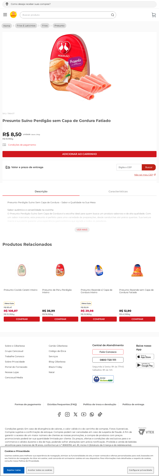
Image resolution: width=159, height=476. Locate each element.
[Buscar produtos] (112, 15)
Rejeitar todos (14, 470)
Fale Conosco (108, 351)
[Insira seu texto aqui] (91, 415)
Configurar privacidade (140, 470)
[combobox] (68, 14)
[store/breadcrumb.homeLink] (7, 25)
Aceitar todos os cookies (40, 470)
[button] (28, 4)
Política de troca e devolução (99, 404)
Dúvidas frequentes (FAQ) (62, 404)
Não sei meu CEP (143, 174)
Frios (45, 25)
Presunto (59, 25)
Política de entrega (133, 404)
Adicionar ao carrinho (79, 154)
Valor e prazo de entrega (27, 167)
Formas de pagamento (28, 404)
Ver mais (82, 229)
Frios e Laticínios (26, 25)
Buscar (148, 167)
